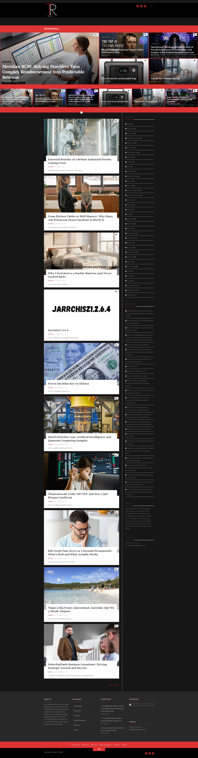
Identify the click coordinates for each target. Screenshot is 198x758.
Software (130, 257)
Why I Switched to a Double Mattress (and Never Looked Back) (80, 274)
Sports (129, 262)
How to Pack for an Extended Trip (112, 60)
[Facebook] (137, 6)
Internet (130, 200)
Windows (130, 295)
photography (131, 233)
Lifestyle (130, 219)
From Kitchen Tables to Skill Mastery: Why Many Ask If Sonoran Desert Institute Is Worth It (80, 218)
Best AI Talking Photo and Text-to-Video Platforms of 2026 (48, 91)
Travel (129, 281)
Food (128, 167)
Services (130, 247)
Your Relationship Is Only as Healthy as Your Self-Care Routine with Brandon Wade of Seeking (139, 491)
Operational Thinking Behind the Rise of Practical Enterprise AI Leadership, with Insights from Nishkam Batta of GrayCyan (172, 35)
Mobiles (129, 228)
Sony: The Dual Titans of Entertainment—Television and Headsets (181, 91)
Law (128, 214)
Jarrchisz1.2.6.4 (58, 330)
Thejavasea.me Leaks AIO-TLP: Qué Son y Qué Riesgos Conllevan (78, 495)
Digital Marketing (133, 138)
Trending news (132, 285)
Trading (129, 276)
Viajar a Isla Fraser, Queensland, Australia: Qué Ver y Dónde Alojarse (81, 609)
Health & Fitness (132, 190)
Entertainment (132, 152)
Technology (7, 62)
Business (51, 167)
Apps (129, 124)
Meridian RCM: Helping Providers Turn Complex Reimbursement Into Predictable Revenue (34, 34)
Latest (129, 209)
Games (129, 181)
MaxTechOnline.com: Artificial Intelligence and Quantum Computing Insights (79, 438)
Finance (129, 162)
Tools (129, 271)
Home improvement (133, 195)
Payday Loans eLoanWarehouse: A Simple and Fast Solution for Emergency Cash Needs (139, 450)
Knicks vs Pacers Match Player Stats (139, 429)
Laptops (130, 205)
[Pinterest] (145, 6)
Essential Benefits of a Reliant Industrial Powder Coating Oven (79, 161)
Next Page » (113, 685)
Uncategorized (132, 290)
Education (130, 143)
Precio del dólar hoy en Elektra (68, 383)
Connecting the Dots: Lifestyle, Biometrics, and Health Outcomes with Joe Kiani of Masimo (139, 467)
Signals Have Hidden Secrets (159, 60)
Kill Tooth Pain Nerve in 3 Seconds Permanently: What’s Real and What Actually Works (80, 552)
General (50, 387)
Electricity (130, 148)
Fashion (129, 157)
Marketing (130, 224)
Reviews (129, 243)
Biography (130, 129)
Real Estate (131, 238)
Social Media (131, 252)
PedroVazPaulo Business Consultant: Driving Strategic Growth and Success (77, 666)
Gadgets (130, 171)
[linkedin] (141, 6)
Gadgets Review (132, 176)
